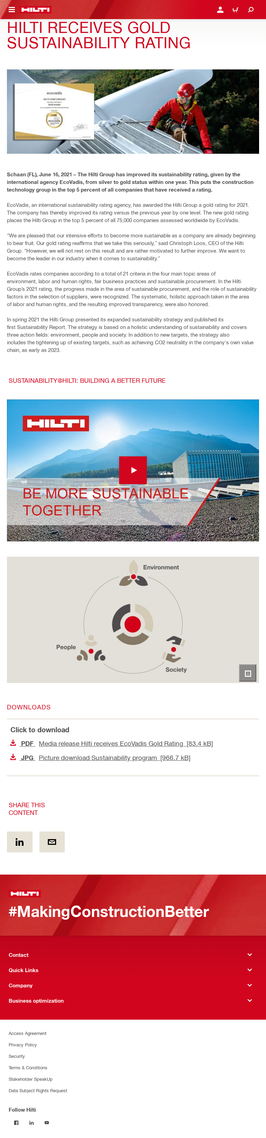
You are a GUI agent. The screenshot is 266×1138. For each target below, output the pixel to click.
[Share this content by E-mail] (52, 842)
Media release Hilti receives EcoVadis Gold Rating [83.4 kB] (116, 743)
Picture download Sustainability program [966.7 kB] (104, 757)
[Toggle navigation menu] (11, 9)
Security (17, 1056)
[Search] (250, 9)
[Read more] (247, 673)
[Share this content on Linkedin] (20, 842)
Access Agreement (27, 1033)
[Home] (35, 10)
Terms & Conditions (28, 1067)
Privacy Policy (23, 1044)
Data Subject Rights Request (38, 1090)
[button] (133, 470)
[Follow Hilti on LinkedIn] (31, 1122)
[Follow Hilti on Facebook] (16, 1122)
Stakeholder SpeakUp (31, 1078)
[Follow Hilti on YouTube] (46, 1122)
